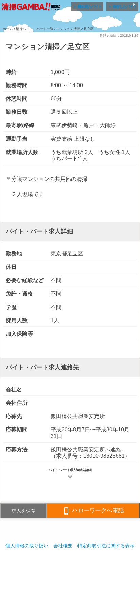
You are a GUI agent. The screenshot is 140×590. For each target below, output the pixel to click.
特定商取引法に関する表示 (106, 545)
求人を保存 (23, 510)
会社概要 (62, 545)
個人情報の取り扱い (26, 545)
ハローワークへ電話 (93, 511)
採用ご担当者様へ (70, 566)
